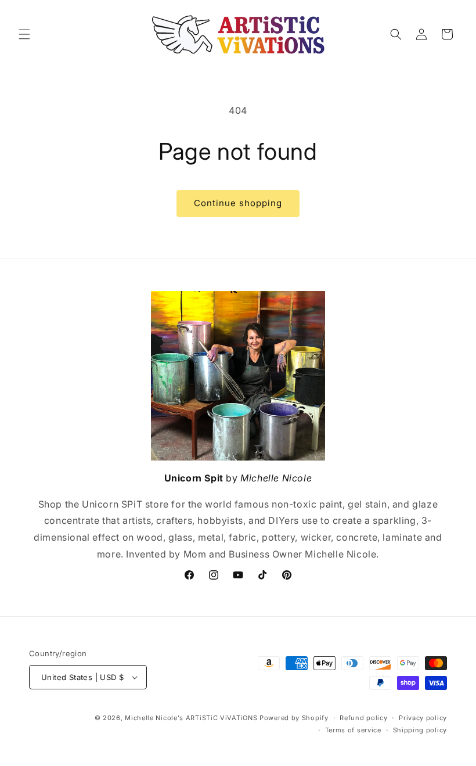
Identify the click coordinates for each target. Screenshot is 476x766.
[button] (24, 34)
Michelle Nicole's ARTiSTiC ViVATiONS (191, 718)
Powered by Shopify (294, 718)
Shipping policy (420, 730)
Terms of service (353, 730)
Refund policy (363, 718)
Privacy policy (423, 718)
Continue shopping (238, 202)
